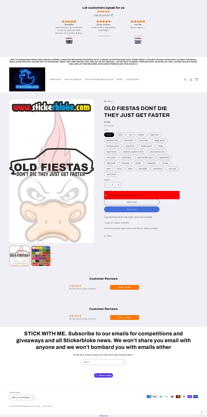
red (130, 135)
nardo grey (126, 157)
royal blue (128, 140)
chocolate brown (157, 152)
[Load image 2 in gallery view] (41, 256)
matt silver (111, 174)
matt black (157, 169)
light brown (112, 152)
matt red (172, 169)
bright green (146, 146)
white (120, 135)
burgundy (152, 163)
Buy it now (132, 209)
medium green (113, 146)
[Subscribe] (123, 362)
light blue (155, 135)
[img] (103, 11)
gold (130, 169)
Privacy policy (47, 406)
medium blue (112, 140)
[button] (101, 47)
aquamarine (164, 157)
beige (160, 146)
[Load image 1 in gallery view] (20, 256)
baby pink (111, 163)
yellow (141, 135)
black (109, 135)
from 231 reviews (102, 15)
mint (109, 169)
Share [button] (109, 236)
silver (119, 169)
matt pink (143, 169)
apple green (160, 140)
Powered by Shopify (33, 406)
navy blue (144, 140)
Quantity (107, 180)
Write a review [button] (124, 287)
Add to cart (103, 416)
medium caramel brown (133, 152)
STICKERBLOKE (21, 406)
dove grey (111, 157)
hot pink (125, 163)
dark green (130, 146)
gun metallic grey (145, 157)
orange (165, 163)
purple (138, 163)
